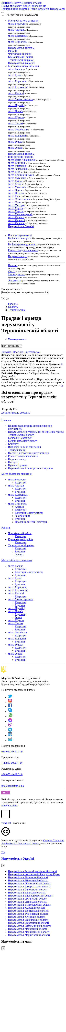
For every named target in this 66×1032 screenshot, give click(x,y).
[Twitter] (10, 697)
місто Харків (15, 208)
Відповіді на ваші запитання (24, 446)
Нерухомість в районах (21, 63)
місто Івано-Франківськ (21, 159)
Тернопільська (16, 309)
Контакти (6, 2)
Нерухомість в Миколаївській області (29, 904)
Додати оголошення (34, 5)
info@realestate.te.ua (12, 785)
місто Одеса (15, 190)
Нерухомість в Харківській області (28, 919)
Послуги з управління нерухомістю (28, 453)
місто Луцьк (15, 181)
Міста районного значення (16, 560)
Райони (5, 527)
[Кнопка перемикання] (2, 12)
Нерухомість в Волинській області (28, 877)
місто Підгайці (16, 105)
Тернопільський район (21, 60)
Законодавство (16, 274)
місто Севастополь (19, 199)
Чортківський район (19, 53)
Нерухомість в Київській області (27, 892)
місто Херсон (16, 211)
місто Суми (14, 202)
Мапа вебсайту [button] (21, 412)
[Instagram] (10, 701)
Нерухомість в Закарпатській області (29, 886)
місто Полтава (16, 193)
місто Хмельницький (20, 214)
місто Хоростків (17, 81)
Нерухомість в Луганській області (27, 898)
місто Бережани (17, 23)
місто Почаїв (15, 111)
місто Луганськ (17, 178)
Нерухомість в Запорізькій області (27, 889)
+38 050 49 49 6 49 (12, 751)
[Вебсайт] (10, 735)
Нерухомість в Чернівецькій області (28, 931)
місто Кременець (18, 35)
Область (13, 306)
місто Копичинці (18, 87)
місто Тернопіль (17, 41)
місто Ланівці (16, 93)
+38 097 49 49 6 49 (12, 763)
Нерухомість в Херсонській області (28, 922)
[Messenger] (10, 721)
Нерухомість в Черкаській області (27, 928)
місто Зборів (15, 147)
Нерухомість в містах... (21, 47)
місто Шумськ (16, 117)
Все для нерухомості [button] (20, 235)
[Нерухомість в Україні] (3, 672)
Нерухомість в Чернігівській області (29, 934)
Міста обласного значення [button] (23, 20)
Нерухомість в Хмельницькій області (29, 925)
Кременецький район (20, 56)
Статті (11, 271)
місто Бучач (14, 75)
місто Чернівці (16, 220)
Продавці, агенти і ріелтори (31, 521)
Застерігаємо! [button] (32, 352)
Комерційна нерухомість (29, 512)
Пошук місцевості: (12, 289)
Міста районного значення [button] (23, 66)
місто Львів (14, 184)
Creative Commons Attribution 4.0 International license (32, 842)
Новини (12, 265)
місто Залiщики (17, 135)
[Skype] (10, 711)
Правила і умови (32, 2)
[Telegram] (10, 730)
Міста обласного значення (16, 473)
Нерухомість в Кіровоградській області (30, 895)
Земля (18, 617)
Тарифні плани (17, 450)
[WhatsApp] (10, 716)
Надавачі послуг (17, 256)
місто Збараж (15, 141)
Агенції (19, 506)
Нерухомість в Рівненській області (28, 913)
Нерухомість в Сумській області (26, 916)
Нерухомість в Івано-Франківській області (32, 871)
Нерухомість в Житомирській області (29, 883)
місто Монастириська (20, 99)
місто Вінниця (16, 162)
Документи (14, 280)
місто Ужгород (16, 205)
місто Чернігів (16, 223)
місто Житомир (17, 165)
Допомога (7, 412)
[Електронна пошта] (10, 740)
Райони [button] (12, 50)
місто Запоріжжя (17, 168)
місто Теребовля (17, 129)
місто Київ (14, 171)
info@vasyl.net (9, 805)
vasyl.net (6, 823)
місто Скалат (15, 123)
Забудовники (22, 515)
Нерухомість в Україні (21, 226)
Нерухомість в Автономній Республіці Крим (34, 874)
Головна (6, 420)
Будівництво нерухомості (22, 244)
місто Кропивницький (21, 174)
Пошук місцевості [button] (11, 5)
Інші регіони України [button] (20, 156)
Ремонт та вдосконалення (23, 250)
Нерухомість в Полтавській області (28, 910)
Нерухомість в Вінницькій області (28, 880)
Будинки (20, 491)
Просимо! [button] (18, 352)
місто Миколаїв (17, 187)
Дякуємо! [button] (6, 352)
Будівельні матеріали (20, 238)
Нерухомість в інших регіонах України (30, 468)
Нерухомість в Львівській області (27, 901)
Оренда (19, 554)
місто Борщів (15, 69)
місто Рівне (14, 196)
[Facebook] (10, 706)
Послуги (17, 2)
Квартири (20, 482)
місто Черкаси (16, 217)
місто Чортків (16, 29)
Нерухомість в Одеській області (26, 907)
